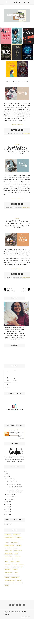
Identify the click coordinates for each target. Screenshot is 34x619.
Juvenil (17, 79)
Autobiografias (16, 534)
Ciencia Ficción (14, 539)
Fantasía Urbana (8, 553)
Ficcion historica (8, 556)
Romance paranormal (10, 580)
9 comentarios (8, 207)
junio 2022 (10, 479)
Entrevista (19, 545)
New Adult (7, 566)
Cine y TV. (21, 539)
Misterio (17, 218)
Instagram (7, 374)
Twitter (14, 380)
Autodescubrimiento (9, 537)
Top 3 (16, 582)
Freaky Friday (8, 558)
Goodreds (7, 380)
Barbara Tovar (26, 133)
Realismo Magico (8, 572)
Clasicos (6, 542)
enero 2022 (10, 499)
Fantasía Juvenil (18, 550)
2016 (7, 514)
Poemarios (15, 569)
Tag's (6, 582)
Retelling (17, 574)
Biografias (18, 537)
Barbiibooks (11, 432)
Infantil (12, 561)
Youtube (14, 374)
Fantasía (17, 144)
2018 (7, 509)
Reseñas (16, 572)
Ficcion (16, 553)
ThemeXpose (18, 611)
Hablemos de (16, 558)
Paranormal (7, 569)
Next (26, 93)
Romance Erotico (15, 577)
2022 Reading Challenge (14, 430)
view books (22, 438)
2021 (7, 502)
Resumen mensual (9, 574)
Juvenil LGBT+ (8, 564)
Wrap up (6, 585)
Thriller (11, 582)
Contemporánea (14, 542)
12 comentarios (8, 133)
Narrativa (21, 564)
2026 (7, 471)
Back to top (25, 617)
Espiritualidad (8, 548)
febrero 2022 (10, 497)
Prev (8, 93)
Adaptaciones (8, 534)
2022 (7, 476)
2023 (7, 474)
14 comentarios (8, 277)
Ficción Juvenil (18, 556)
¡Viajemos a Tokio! (17, 81)
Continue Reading (16, 124)
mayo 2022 (10, 494)
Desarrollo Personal (9, 545)
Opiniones (21, 566)
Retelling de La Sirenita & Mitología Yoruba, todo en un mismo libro (17, 150)
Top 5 (20, 582)
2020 (7, 504)
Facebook (7, 387)
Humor (6, 561)
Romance (7, 577)
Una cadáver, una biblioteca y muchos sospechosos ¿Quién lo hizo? (17, 224)
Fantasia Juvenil (8, 550)
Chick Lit (6, 539)
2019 (7, 507)
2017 (7, 511)
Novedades (14, 566)
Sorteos (19, 580)
